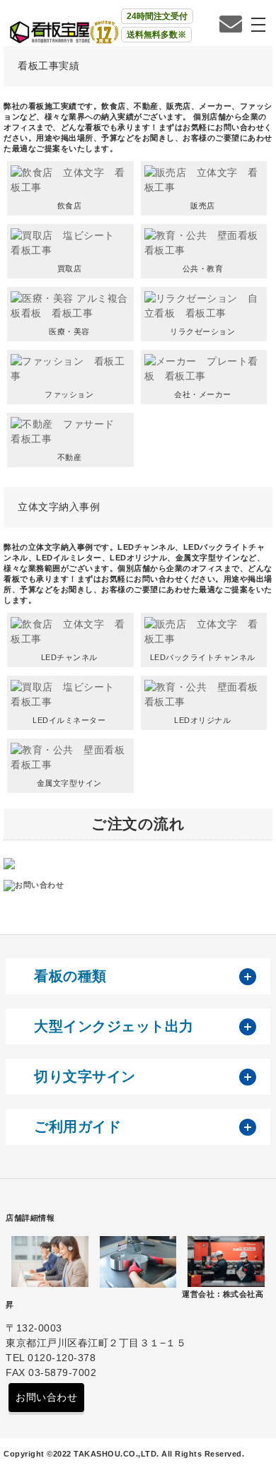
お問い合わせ (46, 1397)
